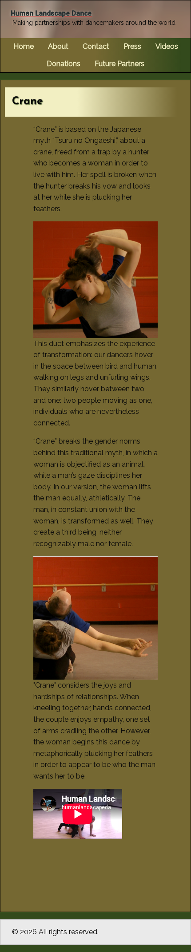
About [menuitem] (58, 46)
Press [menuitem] (132, 46)
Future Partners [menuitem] (119, 63)
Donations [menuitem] (63, 63)
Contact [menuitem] (96, 46)
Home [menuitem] (23, 46)
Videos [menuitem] (166, 46)
